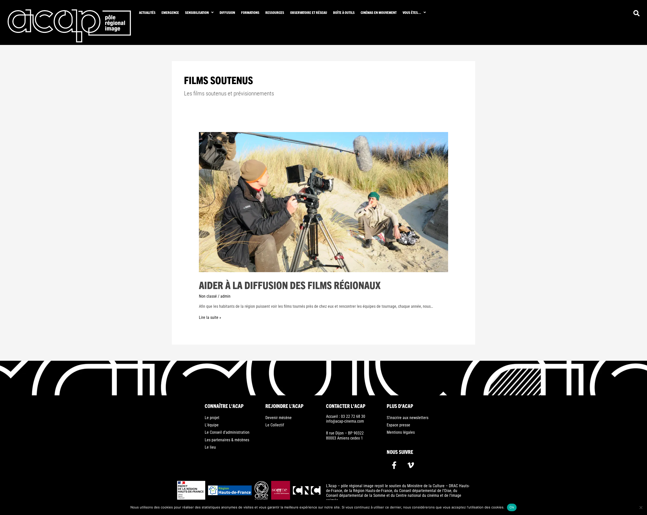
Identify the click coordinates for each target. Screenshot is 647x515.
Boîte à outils (344, 12)
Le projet (212, 417)
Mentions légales (401, 432)
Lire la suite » (210, 317)
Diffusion (227, 12)
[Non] (640, 507)
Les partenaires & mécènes (227, 439)
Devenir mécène (278, 417)
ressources (274, 12)
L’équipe (212, 425)
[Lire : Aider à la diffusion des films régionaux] (323, 201)
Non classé (208, 296)
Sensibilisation (197, 12)
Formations (250, 12)
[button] (199, 12)
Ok (512, 507)
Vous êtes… (412, 12)
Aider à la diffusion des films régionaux (290, 284)
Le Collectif (274, 425)
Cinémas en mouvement (379, 12)
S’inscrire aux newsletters (407, 417)
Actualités (147, 12)
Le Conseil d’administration (227, 432)
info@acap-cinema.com (345, 421)
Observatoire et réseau (308, 12)
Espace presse (398, 425)
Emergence (170, 12)
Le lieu (210, 447)
